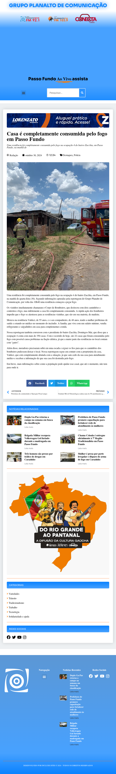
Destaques (68, 155)
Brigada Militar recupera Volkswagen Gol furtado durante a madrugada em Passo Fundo (37, 440)
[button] (23, 92)
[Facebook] (91, 676)
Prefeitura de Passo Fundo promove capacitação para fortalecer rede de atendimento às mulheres (91, 421)
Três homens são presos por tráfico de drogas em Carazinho (38, 456)
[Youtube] (102, 676)
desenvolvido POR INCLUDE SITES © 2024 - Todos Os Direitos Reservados (58, 765)
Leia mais (28, 427)
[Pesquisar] (82, 93)
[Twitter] (96, 676)
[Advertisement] (58, 50)
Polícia (77, 155)
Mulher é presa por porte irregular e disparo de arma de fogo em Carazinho (92, 456)
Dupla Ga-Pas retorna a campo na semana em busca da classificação (38, 419)
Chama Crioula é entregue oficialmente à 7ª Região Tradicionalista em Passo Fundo (91, 440)
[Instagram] (108, 676)
